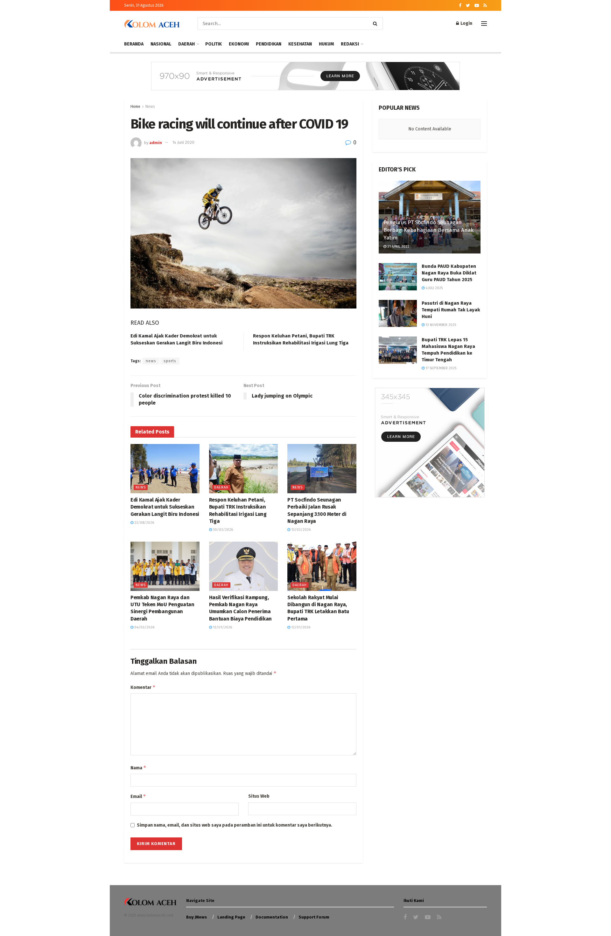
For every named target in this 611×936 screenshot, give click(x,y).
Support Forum (313, 917)
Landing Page (231, 917)
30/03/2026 (222, 530)
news (151, 361)
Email (138, 796)
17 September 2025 (440, 368)
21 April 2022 (397, 247)
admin (155, 142)
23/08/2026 (143, 523)
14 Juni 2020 (183, 142)
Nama (138, 768)
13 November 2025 (440, 325)
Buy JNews (196, 917)
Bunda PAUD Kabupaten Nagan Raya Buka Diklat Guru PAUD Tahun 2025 (449, 272)
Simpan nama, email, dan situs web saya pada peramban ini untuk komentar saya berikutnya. (234, 825)
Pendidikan (268, 44)
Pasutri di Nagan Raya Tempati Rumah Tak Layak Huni (451, 309)
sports (170, 361)
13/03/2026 (300, 530)
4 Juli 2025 (434, 288)
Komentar (143, 687)
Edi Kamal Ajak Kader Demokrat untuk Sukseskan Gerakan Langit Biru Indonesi (164, 507)
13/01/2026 (222, 627)
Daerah (186, 44)
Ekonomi (239, 44)
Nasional (161, 44)
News (150, 106)
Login (466, 23)
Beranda (134, 44)
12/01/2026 (300, 627)
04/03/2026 (143, 627)
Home (135, 106)
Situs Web (259, 796)
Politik (213, 44)
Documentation (272, 917)
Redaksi (350, 44)
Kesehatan (300, 44)
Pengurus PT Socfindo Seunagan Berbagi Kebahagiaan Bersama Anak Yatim (428, 230)
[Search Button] (376, 23)
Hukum (326, 44)
